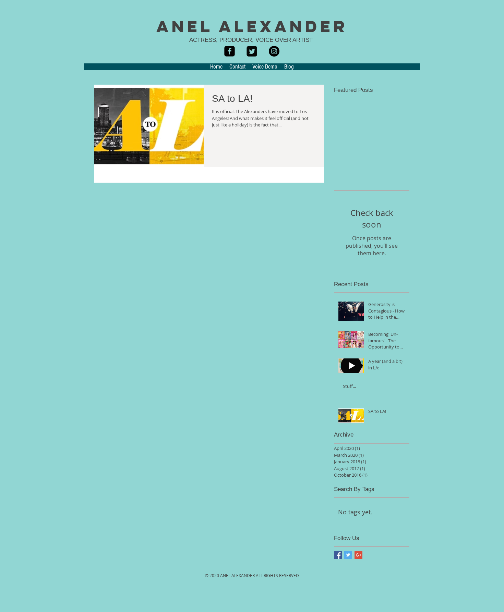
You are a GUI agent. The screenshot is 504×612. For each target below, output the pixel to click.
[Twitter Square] (252, 51)
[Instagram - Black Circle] (274, 51)
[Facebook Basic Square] (338, 555)
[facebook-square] (229, 51)
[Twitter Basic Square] (348, 555)
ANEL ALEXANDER (252, 26)
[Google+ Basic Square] (358, 555)
